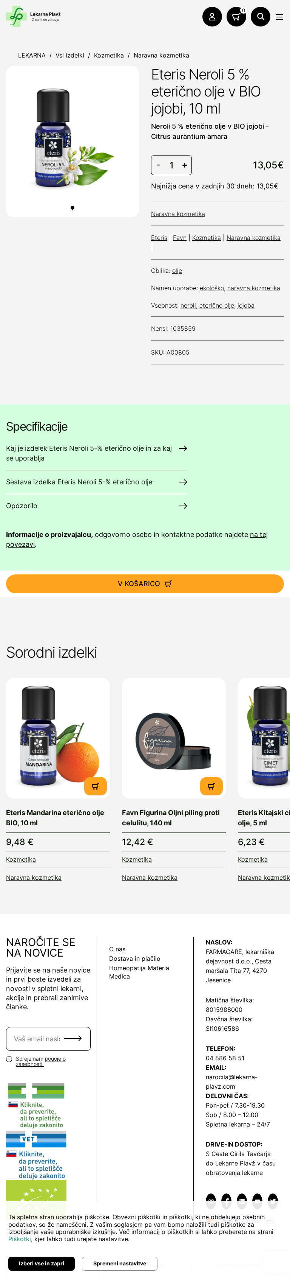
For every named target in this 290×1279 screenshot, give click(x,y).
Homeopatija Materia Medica (139, 972)
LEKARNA (32, 55)
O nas (117, 949)
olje (177, 270)
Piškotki (19, 1239)
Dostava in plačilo (134, 958)
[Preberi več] (58, 738)
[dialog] (145, 1240)
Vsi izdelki (70, 55)
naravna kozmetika (253, 288)
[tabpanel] (72, 140)
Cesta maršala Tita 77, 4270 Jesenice (238, 970)
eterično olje (216, 305)
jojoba (246, 305)
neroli (188, 305)
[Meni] (279, 17)
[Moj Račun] (212, 16)
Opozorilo (21, 506)
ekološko (212, 288)
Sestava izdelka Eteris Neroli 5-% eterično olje (79, 482)
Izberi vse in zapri (41, 1263)
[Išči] (260, 16)
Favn (180, 237)
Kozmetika (109, 55)
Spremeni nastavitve (119, 1263)
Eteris (159, 237)
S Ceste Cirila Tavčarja (238, 1154)
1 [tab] (72, 208)
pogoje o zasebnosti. (41, 1061)
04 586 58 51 (225, 1058)
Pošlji (73, 1038)
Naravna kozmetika (161, 55)
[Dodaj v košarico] (95, 786)
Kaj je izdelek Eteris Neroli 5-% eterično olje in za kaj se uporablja (89, 453)
